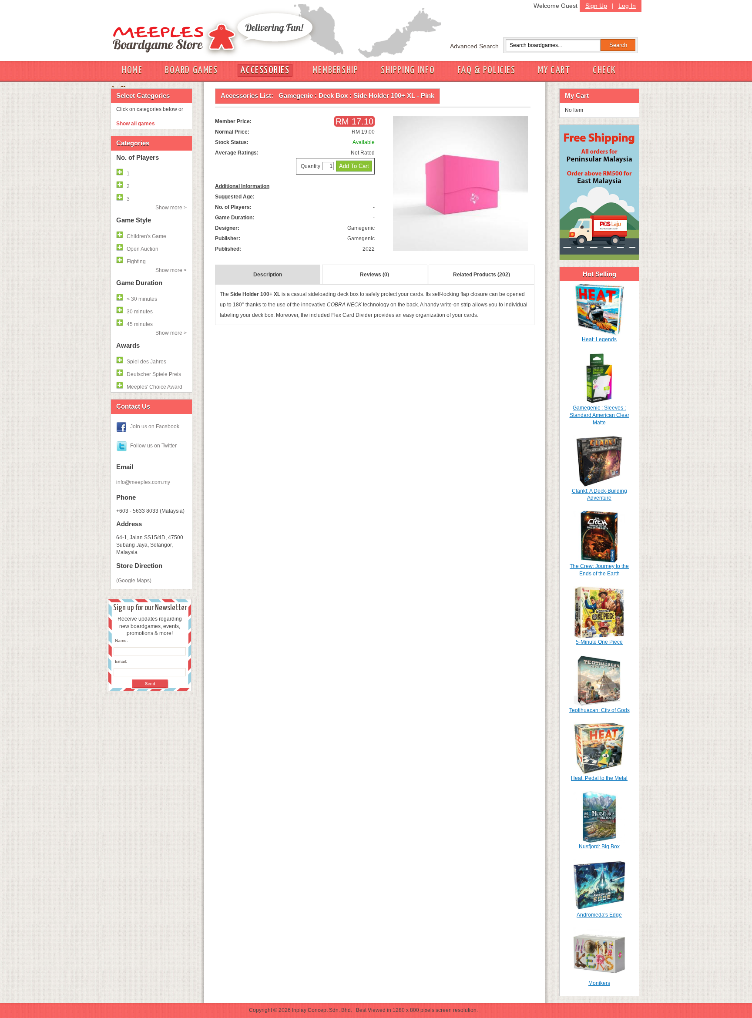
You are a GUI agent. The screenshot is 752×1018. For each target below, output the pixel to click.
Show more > (171, 208)
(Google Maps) (133, 581)
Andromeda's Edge (599, 915)
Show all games (135, 124)
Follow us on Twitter (153, 445)
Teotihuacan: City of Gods (599, 710)
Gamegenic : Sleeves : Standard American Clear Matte (599, 415)
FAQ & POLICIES (486, 70)
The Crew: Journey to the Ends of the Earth (599, 570)
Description (267, 275)
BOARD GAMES (191, 70)
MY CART (554, 70)
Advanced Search (474, 46)
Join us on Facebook (154, 426)
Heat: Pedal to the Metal (599, 778)
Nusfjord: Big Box (599, 846)
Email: (121, 661)
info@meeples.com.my (143, 482)
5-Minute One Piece (599, 642)
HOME (132, 70)
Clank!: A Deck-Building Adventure (599, 494)
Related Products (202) (481, 275)
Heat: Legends (599, 339)
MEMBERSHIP (335, 70)
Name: (121, 640)
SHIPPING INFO (408, 70)
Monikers (599, 983)
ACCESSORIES (264, 70)
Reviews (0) (374, 275)
